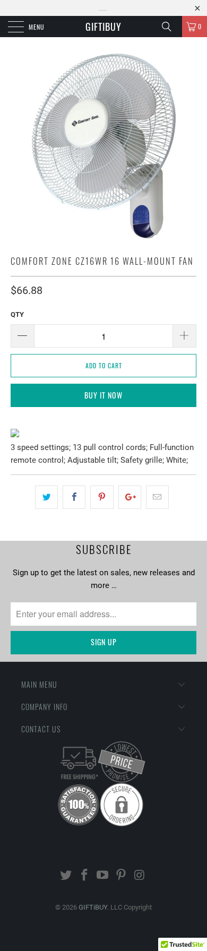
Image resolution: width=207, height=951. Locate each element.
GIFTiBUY (103, 26)
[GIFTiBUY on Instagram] (140, 876)
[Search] (170, 26)
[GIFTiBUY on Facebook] (84, 876)
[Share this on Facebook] (74, 497)
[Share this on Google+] (129, 497)
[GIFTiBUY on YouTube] (103, 876)
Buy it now (103, 395)
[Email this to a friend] (157, 497)
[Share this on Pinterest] (101, 497)
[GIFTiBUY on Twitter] (66, 876)
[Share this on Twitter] (46, 497)
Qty (17, 314)
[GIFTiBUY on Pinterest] (122, 876)
